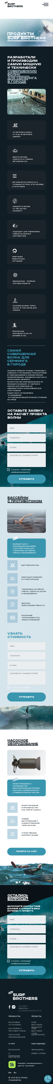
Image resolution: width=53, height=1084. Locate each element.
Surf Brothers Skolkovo (36, 1024)
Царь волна (38, 1035)
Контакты (14, 1057)
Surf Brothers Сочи (36, 1031)
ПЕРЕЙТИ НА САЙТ (26, 851)
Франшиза (37, 1050)
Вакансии (14, 1050)
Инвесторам (38, 1053)
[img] (14, 4)
